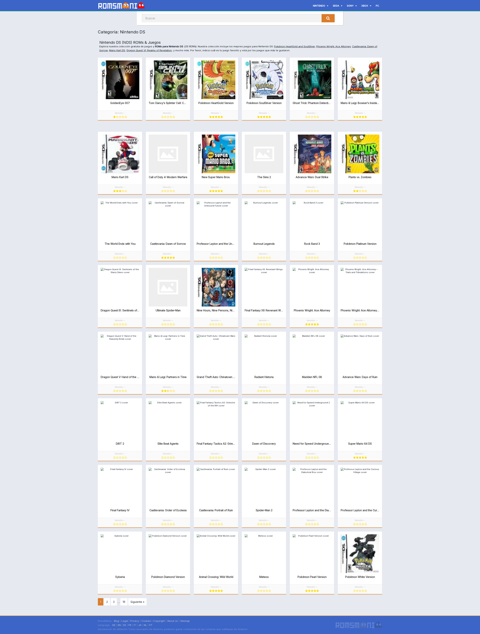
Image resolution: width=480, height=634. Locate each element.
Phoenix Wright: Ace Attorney (333, 46)
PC (377, 5)
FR (129, 624)
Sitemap (185, 620)
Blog (116, 620)
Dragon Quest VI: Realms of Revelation (149, 50)
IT (135, 624)
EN (119, 624)
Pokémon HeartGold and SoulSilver (294, 46)
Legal (125, 620)
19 (124, 601)
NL (145, 624)
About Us (172, 620)
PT (150, 624)
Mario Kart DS (117, 50)
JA (139, 624)
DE (113, 624)
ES (124, 624)
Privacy (134, 620)
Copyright (159, 620)
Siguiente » (137, 601)
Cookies (146, 620)
